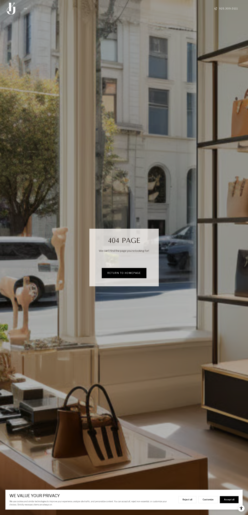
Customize (208, 499)
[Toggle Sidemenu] (23, 8)
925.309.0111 (228, 8)
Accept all (229, 499)
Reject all (187, 499)
